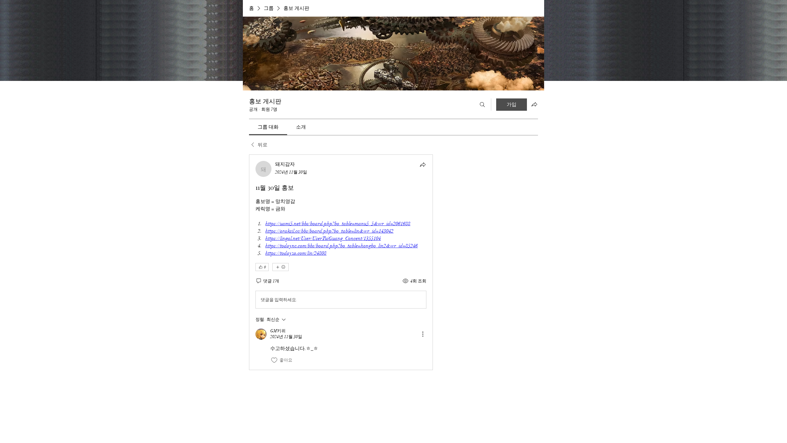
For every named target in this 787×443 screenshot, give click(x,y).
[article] (341, 262)
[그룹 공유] (534, 104)
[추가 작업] (422, 334)
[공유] (422, 164)
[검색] (482, 104)
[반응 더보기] (280, 267)
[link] (268, 127)
